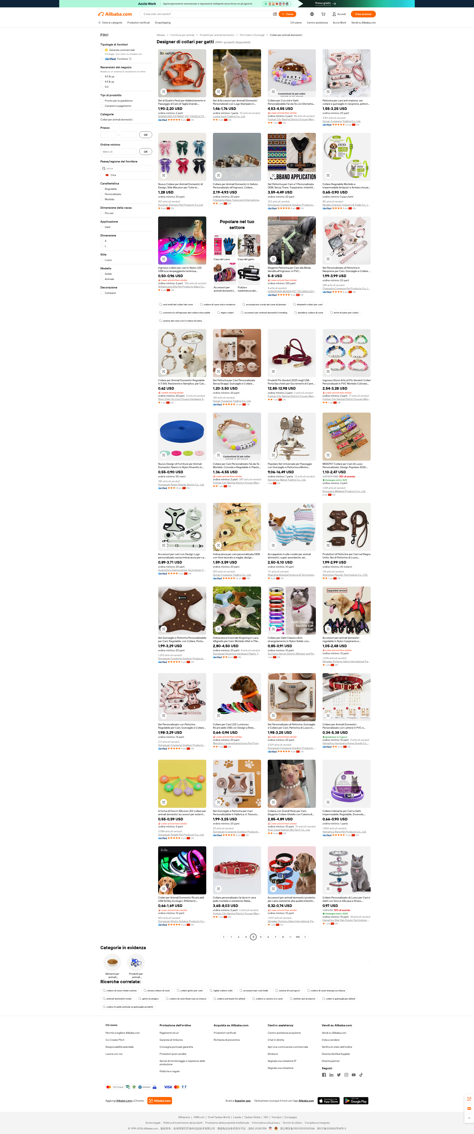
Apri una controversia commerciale (288, 1046)
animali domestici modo (118, 998)
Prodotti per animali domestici (217, 34)
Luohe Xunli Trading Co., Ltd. (229, 116)
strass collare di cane (158, 990)
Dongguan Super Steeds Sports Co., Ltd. (181, 484)
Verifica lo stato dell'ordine (337, 1046)
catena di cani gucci (289, 990)
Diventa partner (331, 1060)
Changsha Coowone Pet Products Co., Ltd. (347, 288)
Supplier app (243, 1100)
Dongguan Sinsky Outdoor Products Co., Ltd (182, 921)
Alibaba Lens (124, 1100)
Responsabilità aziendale (120, 1046)
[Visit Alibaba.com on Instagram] (346, 1075)
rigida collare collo (223, 990)
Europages (291, 1117)
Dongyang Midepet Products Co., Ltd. (344, 491)
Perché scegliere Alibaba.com (123, 1032)
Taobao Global (252, 1117)
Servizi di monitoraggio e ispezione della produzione (182, 1062)
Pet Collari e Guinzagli (252, 34)
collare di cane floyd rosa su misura (187, 998)
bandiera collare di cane (310, 312)
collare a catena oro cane (269, 998)
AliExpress (184, 1117)
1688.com (199, 1117)
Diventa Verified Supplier (336, 1053)
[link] (469, 1099)
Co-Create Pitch (115, 1039)
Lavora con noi (114, 1053)
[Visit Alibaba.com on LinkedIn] (331, 1075)
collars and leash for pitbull (231, 998)
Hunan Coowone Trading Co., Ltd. (342, 121)
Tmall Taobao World (219, 1117)
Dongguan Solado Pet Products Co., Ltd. (181, 834)
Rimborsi (273, 1053)
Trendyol (276, 1117)
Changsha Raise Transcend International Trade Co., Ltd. (237, 200)
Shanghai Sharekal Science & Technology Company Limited (292, 574)
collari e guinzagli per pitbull (340, 998)
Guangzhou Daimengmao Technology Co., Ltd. (182, 570)
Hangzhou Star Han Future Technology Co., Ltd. (347, 920)
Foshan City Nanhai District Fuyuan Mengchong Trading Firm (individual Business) (292, 119)
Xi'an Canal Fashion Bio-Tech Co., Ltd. (289, 829)
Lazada (237, 1117)
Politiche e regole (170, 1071)
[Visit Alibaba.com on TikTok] (361, 1075)
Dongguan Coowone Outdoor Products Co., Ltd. (292, 204)
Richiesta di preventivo (227, 1039)
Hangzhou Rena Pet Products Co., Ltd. (344, 831)
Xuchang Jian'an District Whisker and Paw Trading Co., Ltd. (292, 653)
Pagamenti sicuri (169, 1032)
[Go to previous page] (223, 937)
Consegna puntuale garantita (176, 1046)
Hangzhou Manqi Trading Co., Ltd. (287, 479)
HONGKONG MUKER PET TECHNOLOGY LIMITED (292, 291)
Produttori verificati (225, 1032)
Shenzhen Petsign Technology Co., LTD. (345, 574)
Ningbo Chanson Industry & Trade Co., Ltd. (347, 204)
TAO (265, 1117)
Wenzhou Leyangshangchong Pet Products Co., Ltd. (237, 743)
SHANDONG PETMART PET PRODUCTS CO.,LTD (182, 116)
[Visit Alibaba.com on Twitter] (339, 1075)
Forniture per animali (182, 34)
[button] (275, 14)
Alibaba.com (306, 1100)
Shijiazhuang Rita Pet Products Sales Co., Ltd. (182, 286)
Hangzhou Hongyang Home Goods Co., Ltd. (347, 743)
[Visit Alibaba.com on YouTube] (353, 1075)
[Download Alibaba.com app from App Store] (329, 1100)
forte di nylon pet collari (346, 312)
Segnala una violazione (280, 1067)
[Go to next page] (305, 937)
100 (298, 937)
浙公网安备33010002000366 (297, 1128)
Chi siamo (111, 1025)
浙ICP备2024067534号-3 (331, 1128)
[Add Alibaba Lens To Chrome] (159, 1100)
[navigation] (126, 486)
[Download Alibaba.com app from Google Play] (355, 1100)
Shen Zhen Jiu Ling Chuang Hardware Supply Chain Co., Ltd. (182, 399)
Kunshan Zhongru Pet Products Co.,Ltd (180, 204)
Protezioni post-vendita (173, 1053)
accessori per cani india (255, 990)
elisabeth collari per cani (310, 304)
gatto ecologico (150, 998)
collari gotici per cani (192, 990)
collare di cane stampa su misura (328, 990)
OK (146, 134)
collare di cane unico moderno (219, 304)
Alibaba (161, 34)
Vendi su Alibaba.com (334, 1032)
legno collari (227, 312)
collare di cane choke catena (121, 990)
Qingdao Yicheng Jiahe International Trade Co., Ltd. (347, 661)
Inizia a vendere (331, 1039)
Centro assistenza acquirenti (284, 1032)
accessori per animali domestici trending (265, 312)
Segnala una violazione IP (282, 1060)
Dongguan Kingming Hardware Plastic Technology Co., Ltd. (237, 653)
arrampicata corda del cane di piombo (266, 304)
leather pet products (304, 998)
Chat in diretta (276, 1039)
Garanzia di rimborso (171, 1039)
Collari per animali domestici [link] (286, 34)
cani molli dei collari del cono (178, 304)
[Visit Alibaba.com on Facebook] (324, 1075)
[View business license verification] (270, 1128)
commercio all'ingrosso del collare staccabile (186, 312)
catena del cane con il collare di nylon (182, 321)
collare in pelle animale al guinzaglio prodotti (129, 1007)
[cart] (324, 14)
